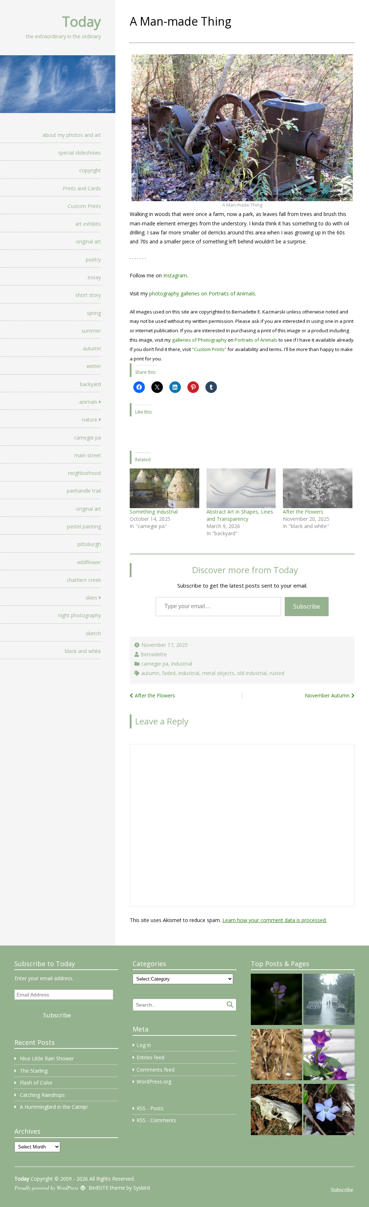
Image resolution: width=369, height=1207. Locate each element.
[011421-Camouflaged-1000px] (276, 1055)
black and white (83, 651)
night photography (79, 615)
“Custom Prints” (209, 349)
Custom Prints (84, 206)
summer (91, 330)
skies (91, 597)
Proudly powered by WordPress (46, 1187)
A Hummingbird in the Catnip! (54, 1106)
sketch (93, 633)
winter (93, 366)
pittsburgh (89, 544)
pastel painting (84, 526)
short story (88, 294)
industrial (181, 663)
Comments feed (155, 1069)
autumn (92, 348)
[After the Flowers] (317, 488)
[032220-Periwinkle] (329, 1110)
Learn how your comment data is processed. (274, 920)
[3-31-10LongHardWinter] (276, 1110)
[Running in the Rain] (329, 1000)
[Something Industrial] (164, 488)
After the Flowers (303, 511)
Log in (144, 1045)
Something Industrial (154, 511)
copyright (90, 170)
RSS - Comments (156, 1120)
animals (88, 401)
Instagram (175, 275)
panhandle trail (84, 490)
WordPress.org (154, 1081)
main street (87, 455)
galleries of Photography (199, 340)
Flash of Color (36, 1082)
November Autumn (327, 695)
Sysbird (141, 1187)
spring (94, 313)
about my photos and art (72, 134)
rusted (277, 673)
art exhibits (88, 223)
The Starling (34, 1070)
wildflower (89, 562)
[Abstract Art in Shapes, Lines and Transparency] (241, 488)
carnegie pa (87, 437)
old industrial (252, 673)
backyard (90, 384)
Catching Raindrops (42, 1094)
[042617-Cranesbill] (276, 1000)
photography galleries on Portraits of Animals (202, 293)
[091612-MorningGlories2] (329, 1055)
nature (89, 419)
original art (88, 241)
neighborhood (84, 473)
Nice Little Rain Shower (47, 1058)
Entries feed (150, 1057)
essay (94, 277)
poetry (93, 259)
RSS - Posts (150, 1108)
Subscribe (306, 606)
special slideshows (79, 152)
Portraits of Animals (256, 340)
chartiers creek (84, 579)
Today (81, 21)
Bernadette (154, 654)
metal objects (218, 673)
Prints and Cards (82, 188)
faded (168, 673)
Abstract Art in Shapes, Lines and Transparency (239, 515)
